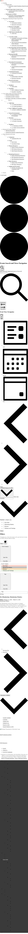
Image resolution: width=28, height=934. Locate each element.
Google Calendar (7, 717)
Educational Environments (17, 821)
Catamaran (12, 896)
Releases (5, 569)
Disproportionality (14, 813)
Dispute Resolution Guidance (12, 854)
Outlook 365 (6, 721)
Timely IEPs (14, 846)
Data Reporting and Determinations (15, 806)
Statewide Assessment (16, 782)
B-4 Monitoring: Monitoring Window (11, 597)
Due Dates (5, 565)
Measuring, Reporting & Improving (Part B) (13, 776)
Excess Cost (9, 762)
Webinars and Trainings (8, 570)
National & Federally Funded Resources (15, 892)
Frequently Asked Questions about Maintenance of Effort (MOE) (16, 774)
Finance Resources (14, 905)
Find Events (3, 302)
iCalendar (5, 719)
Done (2, 543)
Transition (12, 848)
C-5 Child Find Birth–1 (16, 864)
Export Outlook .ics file (8, 726)
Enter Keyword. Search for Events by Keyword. (11, 271)
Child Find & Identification (17, 789)
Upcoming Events (15, 903)
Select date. (16, 496)
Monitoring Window (7, 567)
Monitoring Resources (15, 913)
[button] (14, 515)
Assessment (12, 779)
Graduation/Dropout (15, 831)
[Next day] (15, 484)
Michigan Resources (10, 890)
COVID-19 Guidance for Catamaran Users (17, 928)
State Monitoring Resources (17, 918)
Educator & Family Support (9, 888)
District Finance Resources (17, 906)
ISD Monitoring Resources (17, 916)
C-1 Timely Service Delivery (18, 887)
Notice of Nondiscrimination (7, 758)
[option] (15, 522)
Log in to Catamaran (7, 752)
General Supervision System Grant (16, 767)
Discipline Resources (16, 785)
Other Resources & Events (9, 893)
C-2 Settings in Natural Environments (16, 874)
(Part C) (7, 859)
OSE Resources (3, 743)
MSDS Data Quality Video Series (19, 808)
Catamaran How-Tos (16, 898)
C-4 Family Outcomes (16, 880)
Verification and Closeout (17, 803)
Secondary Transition (16, 851)
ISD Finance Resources (16, 908)
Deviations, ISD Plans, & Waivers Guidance (16, 857)
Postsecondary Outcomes (17, 836)
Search (4, 748)
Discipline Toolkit (15, 787)
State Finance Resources (17, 910)
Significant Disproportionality (18, 818)
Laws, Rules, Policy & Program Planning (12, 853)
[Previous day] (15, 443)
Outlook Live (6, 723)
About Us (5, 750)
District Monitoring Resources (18, 915)
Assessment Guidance (16, 780)
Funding (5, 760)
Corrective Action (14, 794)
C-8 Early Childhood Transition (18, 869)
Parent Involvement (15, 839)
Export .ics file (6, 725)
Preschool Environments (17, 829)
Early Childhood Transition (17, 849)
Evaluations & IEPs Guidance (12, 856)
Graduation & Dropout (16, 832)
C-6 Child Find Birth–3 (16, 865)
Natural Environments (16, 872)
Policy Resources (14, 920)
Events (11, 900)
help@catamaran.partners (5, 734)
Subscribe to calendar (5, 695)
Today (1, 486)
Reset (2, 530)
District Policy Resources (17, 922)
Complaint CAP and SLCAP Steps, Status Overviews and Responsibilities (19, 797)
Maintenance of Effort (13, 772)
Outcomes (12, 834)
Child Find (13, 791)
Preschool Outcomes (16, 837)
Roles (12, 930)
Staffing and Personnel (16, 926)
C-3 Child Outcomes (16, 878)
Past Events (14, 901)
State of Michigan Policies (21, 758)
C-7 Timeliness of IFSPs (17, 885)
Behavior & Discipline (15, 784)
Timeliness (12, 844)
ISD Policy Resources (16, 923)
